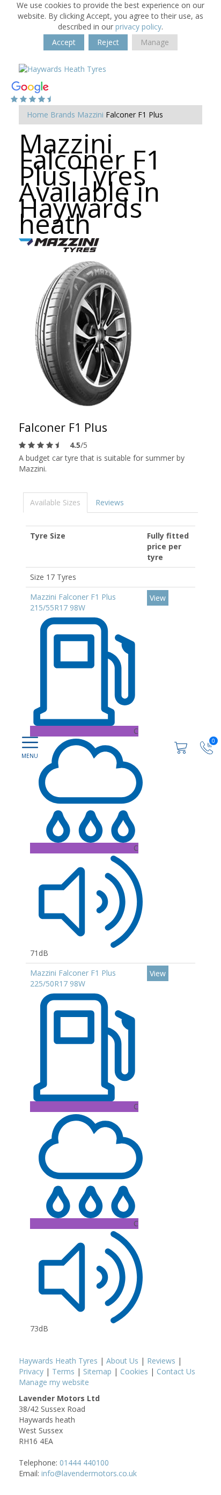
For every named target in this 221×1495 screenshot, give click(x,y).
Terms (63, 1371)
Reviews (109, 502)
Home (37, 114)
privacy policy (138, 26)
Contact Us (176, 1371)
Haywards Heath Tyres (58, 1361)
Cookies (134, 1371)
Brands (62, 114)
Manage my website (54, 1382)
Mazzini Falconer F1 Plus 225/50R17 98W (73, 978)
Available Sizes (55, 502)
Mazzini (90, 114)
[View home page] (62, 68)
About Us (122, 1361)
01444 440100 (84, 1462)
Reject (108, 42)
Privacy (31, 1371)
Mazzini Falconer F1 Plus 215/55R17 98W (73, 602)
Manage (155, 42)
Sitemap (97, 1371)
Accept (64, 42)
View (158, 598)
